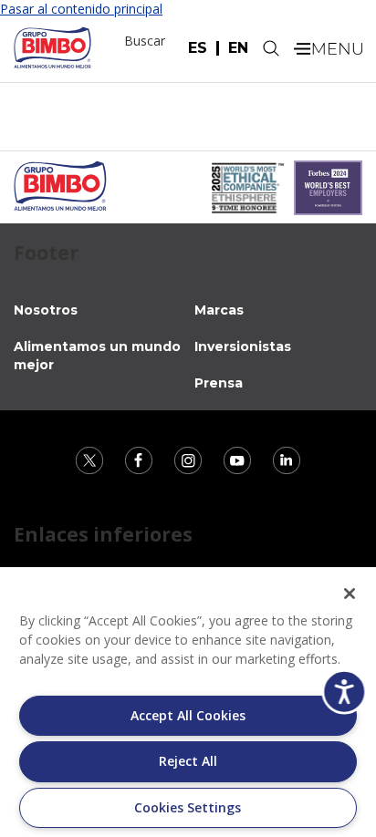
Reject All (188, 761)
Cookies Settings (187, 807)
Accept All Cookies (188, 715)
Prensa (218, 383)
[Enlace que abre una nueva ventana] (91, 459)
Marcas (219, 310)
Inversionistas (242, 346)
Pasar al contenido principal (81, 8)
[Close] (349, 594)
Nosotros (46, 310)
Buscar (144, 40)
